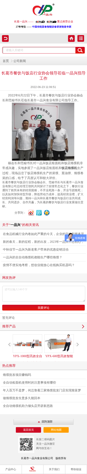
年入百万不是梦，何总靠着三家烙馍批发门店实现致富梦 (42, 390)
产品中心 (10, 469)
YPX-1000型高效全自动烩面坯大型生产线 (27, 359)
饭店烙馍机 (69, 168)
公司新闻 (19, 61)
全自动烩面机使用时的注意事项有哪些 (29, 382)
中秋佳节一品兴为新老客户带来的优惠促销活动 (35, 249)
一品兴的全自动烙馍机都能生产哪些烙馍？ (32, 257)
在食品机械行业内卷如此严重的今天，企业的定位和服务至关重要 (43, 235)
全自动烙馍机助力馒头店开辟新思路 (28, 406)
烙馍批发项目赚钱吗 (17, 374)
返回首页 (28, 429)
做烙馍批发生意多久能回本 (21, 398)
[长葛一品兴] (43, 10)
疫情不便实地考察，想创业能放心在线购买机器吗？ (39, 265)
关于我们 (54, 469)
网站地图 (56, 429)
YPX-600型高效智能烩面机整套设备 (59, 359)
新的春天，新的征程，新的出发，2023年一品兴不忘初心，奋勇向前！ (43, 243)
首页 (6, 61)
